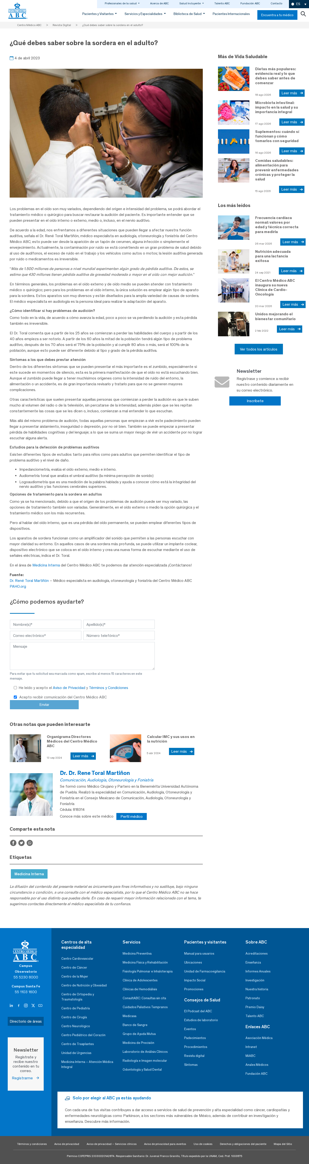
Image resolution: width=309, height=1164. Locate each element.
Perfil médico (131, 816)
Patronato (253, 998)
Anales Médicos (257, 1065)
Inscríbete (255, 401)
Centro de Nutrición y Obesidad (84, 985)
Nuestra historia (257, 989)
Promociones (193, 989)
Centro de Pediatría (75, 1008)
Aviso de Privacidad (69, 687)
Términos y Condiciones (108, 687)
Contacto (276, 3)
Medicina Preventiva (137, 953)
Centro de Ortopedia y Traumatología (77, 996)
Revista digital (194, 1056)
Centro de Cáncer (74, 967)
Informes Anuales (258, 971)
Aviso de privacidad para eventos (165, 1144)
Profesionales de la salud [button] (121, 3)
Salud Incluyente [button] (190, 3)
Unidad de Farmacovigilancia (204, 971)
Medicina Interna (46, 565)
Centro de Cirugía (74, 1017)
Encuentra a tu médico (277, 15)
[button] (299, 4)
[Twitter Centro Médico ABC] (33, 1005)
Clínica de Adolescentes (140, 980)
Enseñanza (253, 962)
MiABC (250, 1056)
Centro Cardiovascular (77, 959)
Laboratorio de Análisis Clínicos (145, 1052)
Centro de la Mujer (74, 976)
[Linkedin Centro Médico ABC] (11, 1005)
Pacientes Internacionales (231, 14)
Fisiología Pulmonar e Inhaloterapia (148, 971)
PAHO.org (18, 586)
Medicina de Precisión (138, 1043)
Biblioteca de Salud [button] (188, 14)
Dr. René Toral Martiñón (29, 580)
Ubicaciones (193, 962)
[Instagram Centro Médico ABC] (26, 1005)
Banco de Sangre (135, 1025)
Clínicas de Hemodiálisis (140, 989)
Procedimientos (195, 1047)
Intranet (251, 1047)
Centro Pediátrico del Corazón (83, 1035)
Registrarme (24, 1078)
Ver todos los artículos (258, 349)
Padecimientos (195, 1038)
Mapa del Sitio (283, 1144)
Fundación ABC (250, 3)
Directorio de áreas (26, 1021)
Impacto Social (194, 980)
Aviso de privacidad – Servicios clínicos (112, 1144)
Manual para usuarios (199, 953)
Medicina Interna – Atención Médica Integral (87, 1064)
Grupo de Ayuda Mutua (139, 1034)
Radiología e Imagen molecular (145, 1061)
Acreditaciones (256, 953)
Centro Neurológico (75, 1026)
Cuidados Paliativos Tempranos (145, 1007)
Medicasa (129, 1016)
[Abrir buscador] (303, 15)
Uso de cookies (203, 1144)
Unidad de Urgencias (76, 1053)
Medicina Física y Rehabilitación (145, 962)
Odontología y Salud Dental (142, 1070)
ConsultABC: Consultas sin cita (144, 998)
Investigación (255, 980)
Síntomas (190, 1065)
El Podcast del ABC (198, 1011)
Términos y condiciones (32, 1144)
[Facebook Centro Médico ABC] (19, 1005)
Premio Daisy (255, 1007)
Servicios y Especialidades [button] (144, 14)
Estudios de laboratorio (201, 1020)
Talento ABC (222, 3)
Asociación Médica (259, 1038)
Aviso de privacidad (66, 1144)
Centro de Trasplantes (77, 1044)
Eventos (190, 1029)
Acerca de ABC (159, 3)
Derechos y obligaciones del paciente (243, 1144)
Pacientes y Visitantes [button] (98, 14)
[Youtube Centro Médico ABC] (40, 1005)
